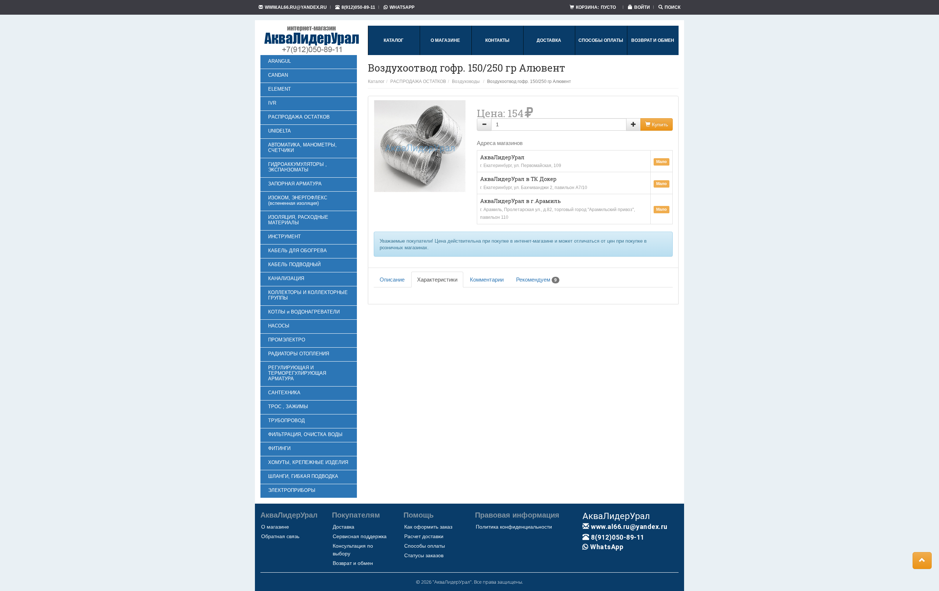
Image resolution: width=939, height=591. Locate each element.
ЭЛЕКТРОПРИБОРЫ (291, 490)
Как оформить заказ (428, 527)
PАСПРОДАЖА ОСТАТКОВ (299, 117)
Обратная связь (280, 536)
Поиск (672, 7)
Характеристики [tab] (437, 279)
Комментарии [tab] (487, 279)
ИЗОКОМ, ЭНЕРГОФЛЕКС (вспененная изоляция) (297, 200)
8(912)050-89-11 (358, 7)
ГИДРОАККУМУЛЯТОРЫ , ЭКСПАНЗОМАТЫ (297, 167)
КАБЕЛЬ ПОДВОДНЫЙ (294, 264)
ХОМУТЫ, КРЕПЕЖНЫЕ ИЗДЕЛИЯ (308, 462)
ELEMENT (279, 89)
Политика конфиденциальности (514, 527)
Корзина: (596, 7)
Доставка (343, 527)
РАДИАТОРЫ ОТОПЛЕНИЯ (298, 353)
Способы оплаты (424, 546)
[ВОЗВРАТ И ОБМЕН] (652, 53)
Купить (659, 124)
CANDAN (278, 75)
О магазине (275, 527)
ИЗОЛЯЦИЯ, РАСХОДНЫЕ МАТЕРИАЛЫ (298, 219)
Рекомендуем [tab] (536, 279)
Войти (642, 7)
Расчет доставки (423, 536)
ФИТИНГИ (279, 448)
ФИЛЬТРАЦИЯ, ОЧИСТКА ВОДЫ (305, 434)
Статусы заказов (423, 555)
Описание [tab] (392, 279)
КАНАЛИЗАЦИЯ (286, 278)
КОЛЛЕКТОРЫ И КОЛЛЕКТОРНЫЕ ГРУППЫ (308, 295)
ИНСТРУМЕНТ (284, 236)
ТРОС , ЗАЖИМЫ (288, 406)
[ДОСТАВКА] (549, 53)
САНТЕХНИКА (284, 392)
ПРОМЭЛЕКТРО (286, 339)
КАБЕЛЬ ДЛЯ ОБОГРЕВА (297, 250)
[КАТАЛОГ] (393, 53)
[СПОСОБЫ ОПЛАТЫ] (600, 53)
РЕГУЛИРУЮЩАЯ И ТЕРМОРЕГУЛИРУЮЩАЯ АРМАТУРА (297, 373)
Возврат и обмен (353, 563)
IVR (272, 103)
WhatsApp (402, 7)
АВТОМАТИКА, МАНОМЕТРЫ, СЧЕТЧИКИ (302, 147)
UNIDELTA (279, 131)
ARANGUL (279, 61)
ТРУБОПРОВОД (286, 420)
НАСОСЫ (278, 326)
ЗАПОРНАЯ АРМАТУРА (295, 183)
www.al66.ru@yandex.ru (296, 7)
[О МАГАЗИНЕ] (445, 53)
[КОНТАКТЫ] (497, 53)
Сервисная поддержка (360, 536)
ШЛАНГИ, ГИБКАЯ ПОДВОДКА (303, 476)
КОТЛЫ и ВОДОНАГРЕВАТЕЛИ (304, 312)
